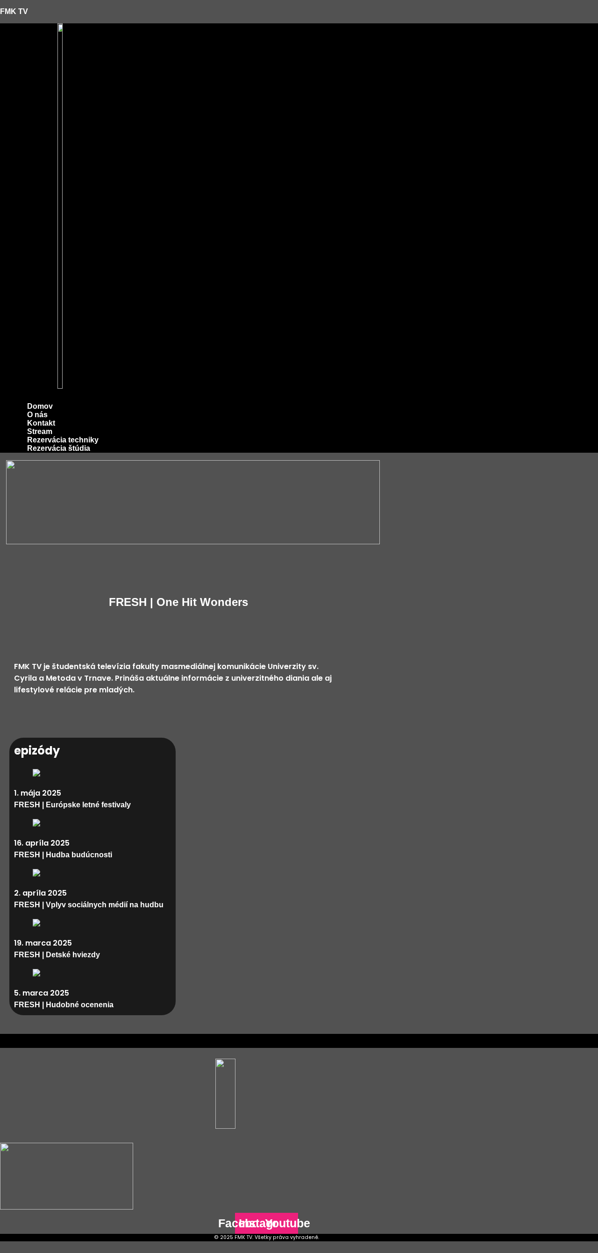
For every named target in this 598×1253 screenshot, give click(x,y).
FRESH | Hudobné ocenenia (64, 1005)
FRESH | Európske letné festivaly (72, 805)
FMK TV (14, 11)
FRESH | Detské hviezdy (57, 955)
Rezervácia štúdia (58, 448)
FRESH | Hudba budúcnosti (63, 855)
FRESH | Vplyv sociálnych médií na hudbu (89, 905)
